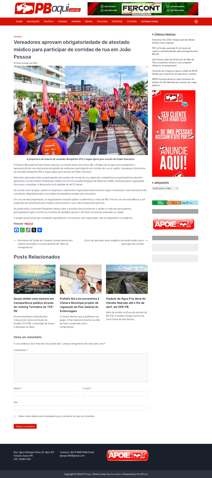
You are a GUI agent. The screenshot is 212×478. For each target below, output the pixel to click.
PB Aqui (87, 474)
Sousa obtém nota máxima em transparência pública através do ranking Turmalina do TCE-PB (34, 305)
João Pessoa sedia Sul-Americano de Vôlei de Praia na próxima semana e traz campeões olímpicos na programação (173, 62)
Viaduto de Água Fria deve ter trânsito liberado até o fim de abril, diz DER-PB (126, 303)
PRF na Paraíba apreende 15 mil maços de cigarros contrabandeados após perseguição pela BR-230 (175, 51)
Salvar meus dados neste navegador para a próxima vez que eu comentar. (56, 416)
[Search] (196, 21)
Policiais (102, 21)
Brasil (89, 21)
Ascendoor (115, 474)
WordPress (142, 474)
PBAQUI (28, 223)
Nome (18, 388)
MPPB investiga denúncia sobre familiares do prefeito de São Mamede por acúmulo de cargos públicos (174, 82)
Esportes (117, 21)
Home (19, 21)
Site (16, 402)
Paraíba (76, 21)
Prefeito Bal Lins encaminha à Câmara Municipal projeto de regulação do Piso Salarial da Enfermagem (79, 305)
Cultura (132, 21)
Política (48, 21)
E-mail (87, 388)
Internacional (149, 21)
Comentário (21, 350)
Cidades (62, 21)
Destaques (33, 21)
